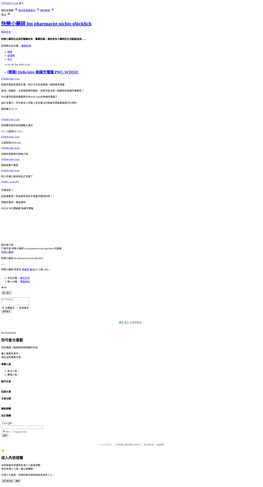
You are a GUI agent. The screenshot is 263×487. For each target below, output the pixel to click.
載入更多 (6, 293)
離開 (17, 481)
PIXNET (108, 445)
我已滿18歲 (7, 481)
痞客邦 (25, 269)
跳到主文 (6, 32)
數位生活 (25, 278)
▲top (4, 287)
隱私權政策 (149, 445)
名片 (9, 59)
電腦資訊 (25, 281)
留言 (32, 269)
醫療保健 (26, 46)
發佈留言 (6, 311)
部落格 (11, 55)
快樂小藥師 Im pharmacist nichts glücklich (46, 23)
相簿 (9, 52)
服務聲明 (160, 445)
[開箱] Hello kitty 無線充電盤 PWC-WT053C (43, 72)
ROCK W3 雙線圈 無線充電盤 (17, 208)
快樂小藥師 (7, 252)
